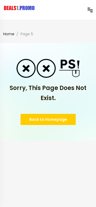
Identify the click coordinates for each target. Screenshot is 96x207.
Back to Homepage (48, 119)
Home (8, 34)
